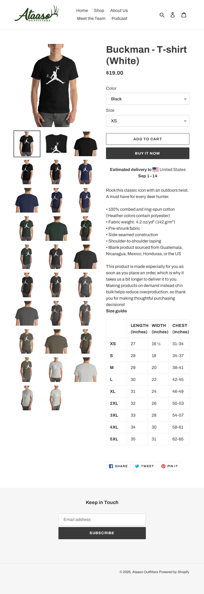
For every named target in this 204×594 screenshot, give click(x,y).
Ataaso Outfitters (145, 572)
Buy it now (147, 153)
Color (111, 88)
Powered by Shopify (174, 572)
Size (110, 110)
